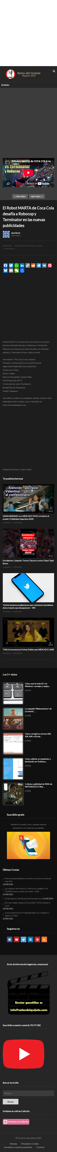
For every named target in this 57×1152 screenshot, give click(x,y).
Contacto (40, 1147)
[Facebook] (9, 939)
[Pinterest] (37, 939)
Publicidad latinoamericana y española (29, 246)
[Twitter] (23, 939)
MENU (6, 85)
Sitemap (13, 1144)
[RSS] (44, 939)
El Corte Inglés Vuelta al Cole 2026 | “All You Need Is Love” (27, 904)
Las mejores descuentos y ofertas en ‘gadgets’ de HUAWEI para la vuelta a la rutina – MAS (26, 890)
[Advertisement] (28, 33)
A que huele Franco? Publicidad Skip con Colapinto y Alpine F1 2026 (27, 914)
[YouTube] (16, 939)
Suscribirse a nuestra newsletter (18, 1147)
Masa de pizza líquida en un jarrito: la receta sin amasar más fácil (28, 880)
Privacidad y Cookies (30, 1144)
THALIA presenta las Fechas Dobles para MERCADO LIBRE (28, 649)
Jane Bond (15, 233)
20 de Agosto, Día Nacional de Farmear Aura (23, 898)
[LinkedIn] (30, 939)
